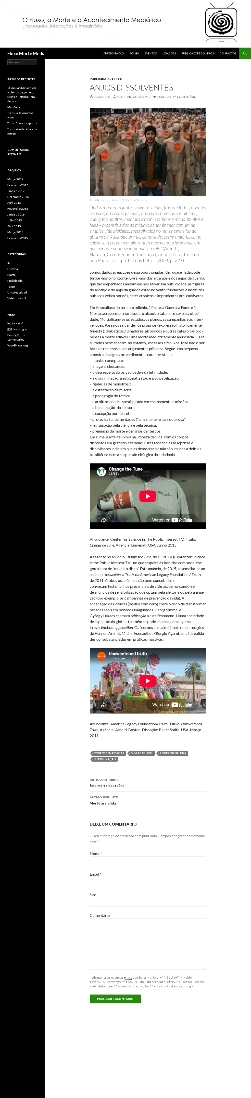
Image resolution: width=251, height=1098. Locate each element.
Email (95, 874)
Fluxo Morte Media (26, 53)
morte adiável (142, 753)
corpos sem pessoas (109, 753)
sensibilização (105, 759)
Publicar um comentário (176, 97)
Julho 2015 (14, 220)
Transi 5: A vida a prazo (22, 123)
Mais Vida (13, 107)
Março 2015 (15, 232)
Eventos (151, 53)
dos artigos (17, 329)
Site (93, 894)
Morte (11, 275)
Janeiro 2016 (16, 214)
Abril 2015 (14, 226)
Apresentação (113, 53)
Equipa (134, 53)
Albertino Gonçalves (133, 97)
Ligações (169, 53)
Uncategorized (17, 292)
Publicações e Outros (198, 53)
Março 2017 (15, 179)
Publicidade (100, 79)
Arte (10, 263)
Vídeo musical (16, 298)
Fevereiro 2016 (17, 208)
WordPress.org (17, 345)
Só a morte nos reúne (107, 783)
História (12, 269)
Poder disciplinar (173, 753)
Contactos (228, 53)
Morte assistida (104, 800)
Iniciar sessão (16, 323)
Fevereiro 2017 (17, 185)
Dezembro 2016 (18, 197)
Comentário (100, 915)
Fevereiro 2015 (17, 238)
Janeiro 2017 (16, 191)
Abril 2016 (14, 202)
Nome (96, 853)
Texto (117, 79)
